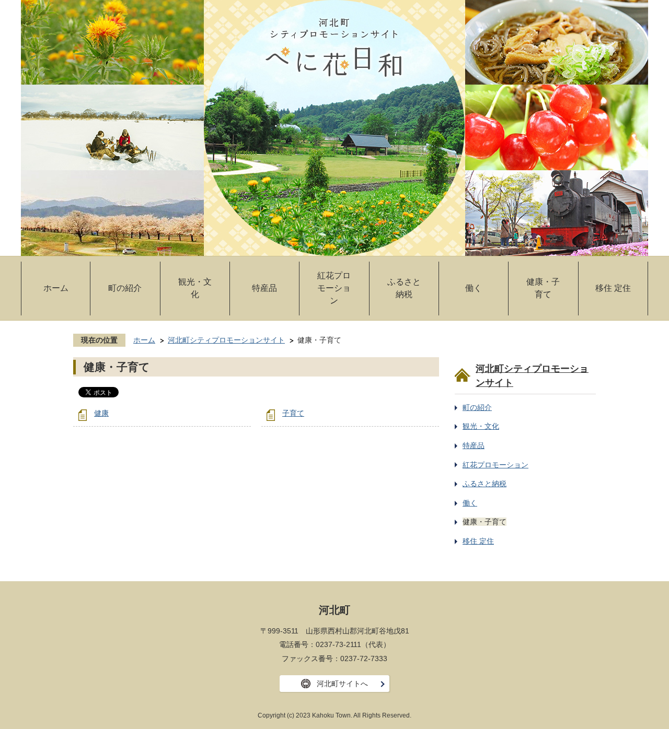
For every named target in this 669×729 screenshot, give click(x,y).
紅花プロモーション (334, 288)
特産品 (264, 288)
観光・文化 (195, 288)
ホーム (55, 288)
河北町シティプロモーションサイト (226, 340)
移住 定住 (613, 288)
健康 (101, 413)
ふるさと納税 (404, 288)
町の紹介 (125, 288)
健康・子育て (543, 288)
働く (473, 288)
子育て (293, 413)
